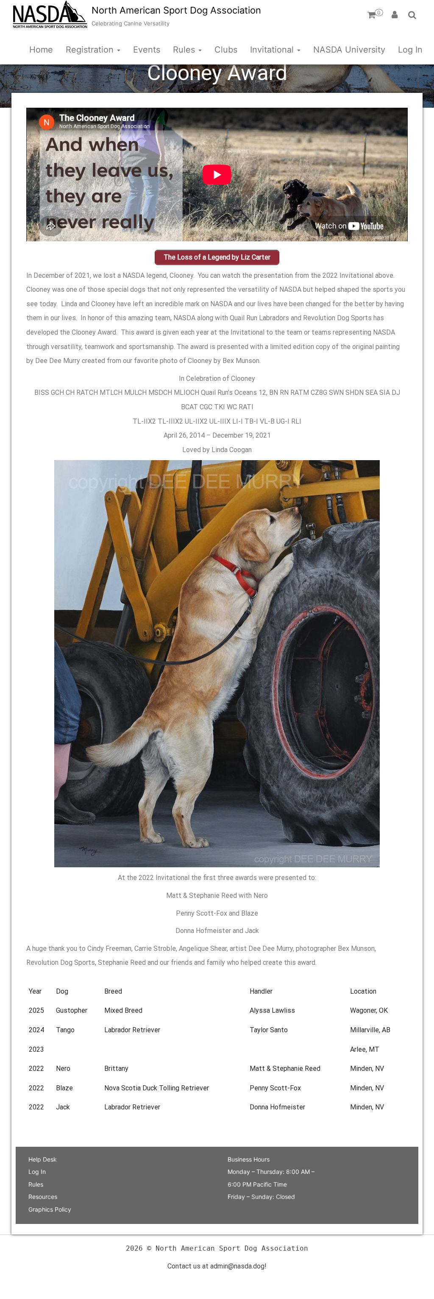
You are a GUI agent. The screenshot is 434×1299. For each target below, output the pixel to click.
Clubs (225, 50)
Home (41, 50)
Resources (42, 1196)
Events (146, 50)
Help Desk (42, 1159)
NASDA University (349, 50)
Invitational (273, 50)
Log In (410, 50)
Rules (185, 50)
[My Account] (394, 15)
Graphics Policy (49, 1209)
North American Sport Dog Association (176, 10)
